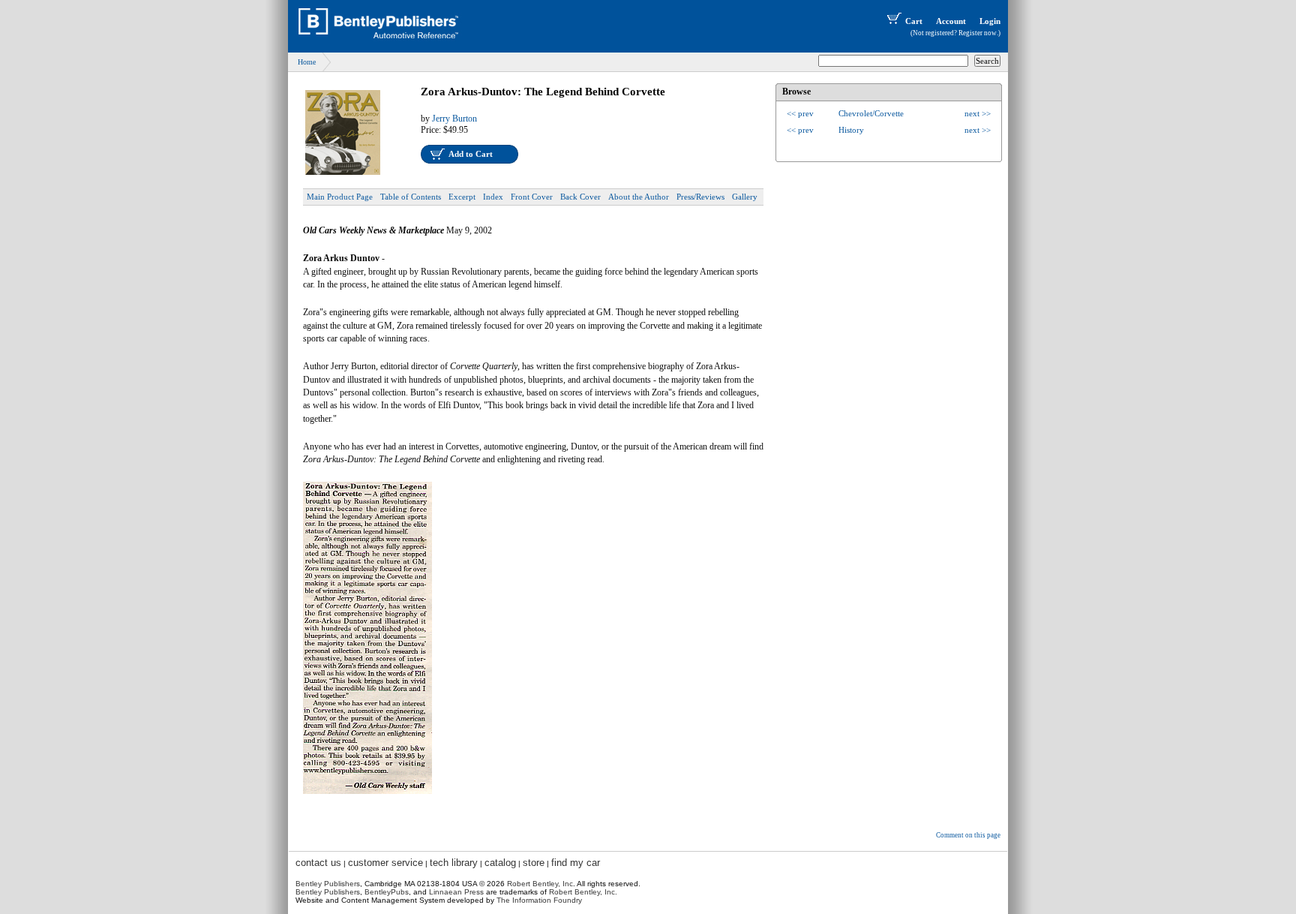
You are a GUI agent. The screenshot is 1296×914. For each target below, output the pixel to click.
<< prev (800, 113)
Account (951, 21)
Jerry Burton (454, 118)
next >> (977, 113)
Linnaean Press (456, 892)
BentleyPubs (386, 892)
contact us (318, 862)
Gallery (745, 196)
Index (493, 196)
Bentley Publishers (328, 883)
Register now (977, 33)
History (851, 129)
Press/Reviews (700, 196)
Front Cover (532, 196)
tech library (454, 862)
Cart (913, 21)
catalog (500, 862)
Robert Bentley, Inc (540, 883)
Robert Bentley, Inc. (583, 892)
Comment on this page (968, 835)
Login (990, 21)
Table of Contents (410, 196)
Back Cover (580, 196)
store (533, 862)
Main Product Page (340, 196)
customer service (385, 862)
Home (307, 62)
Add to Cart (470, 153)
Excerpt (462, 196)
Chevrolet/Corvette (871, 113)
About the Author (638, 196)
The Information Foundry (539, 900)
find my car (575, 862)
